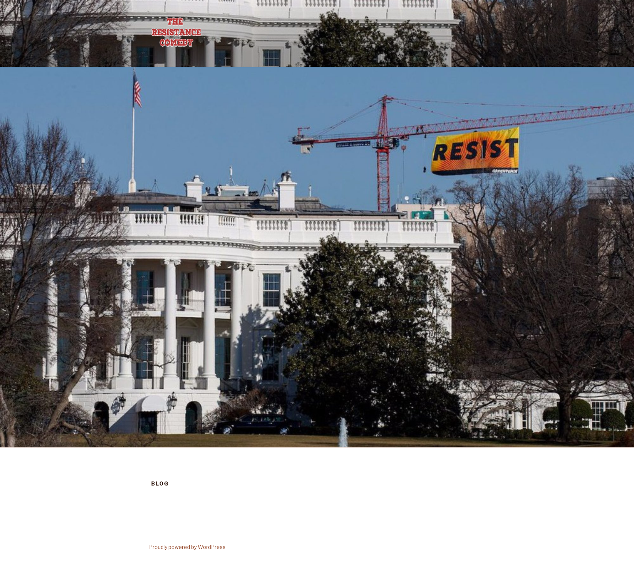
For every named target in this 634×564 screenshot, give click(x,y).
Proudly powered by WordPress (187, 547)
